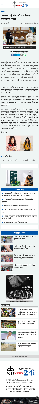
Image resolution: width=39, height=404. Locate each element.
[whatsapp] (24, 55)
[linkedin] (15, 55)
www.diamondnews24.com (21, 382)
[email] (21, 55)
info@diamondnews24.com (22, 380)
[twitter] (18, 55)
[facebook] (12, 55)
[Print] (19, 58)
